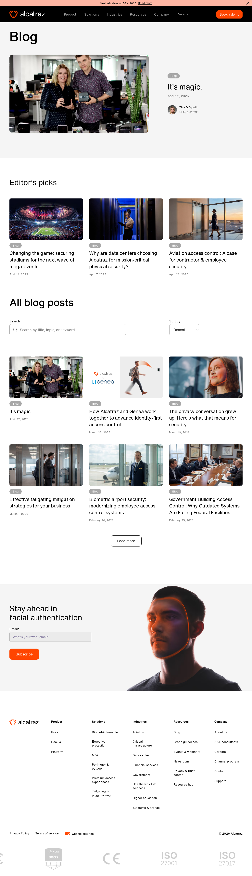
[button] (70, 14)
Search (14, 321)
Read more (145, 3)
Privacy (182, 14)
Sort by (174, 321)
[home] (27, 14)
